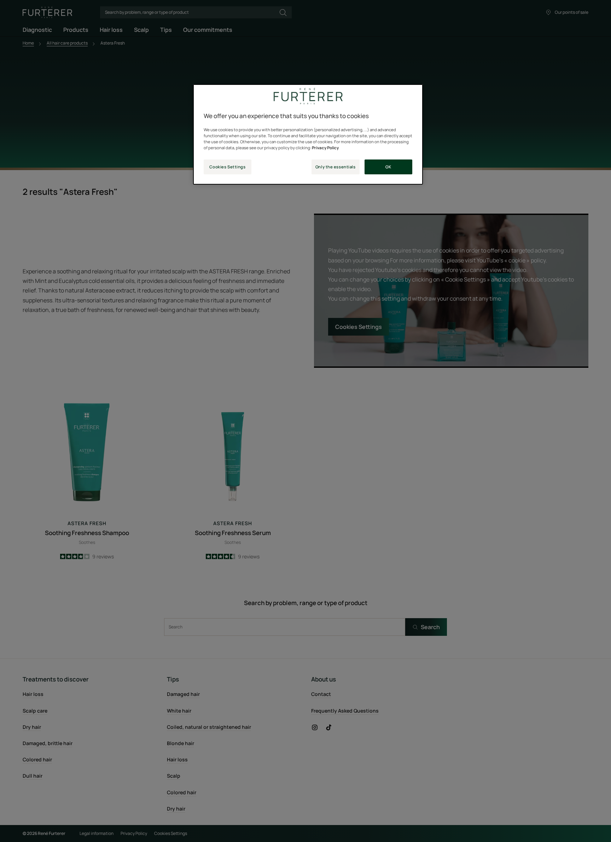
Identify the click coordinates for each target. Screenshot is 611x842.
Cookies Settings (227, 166)
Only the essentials (335, 166)
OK (388, 166)
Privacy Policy (325, 147)
